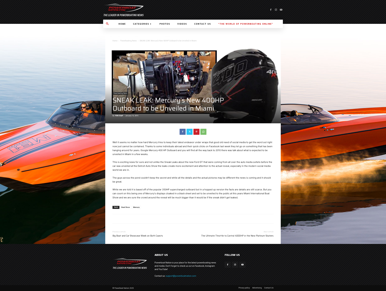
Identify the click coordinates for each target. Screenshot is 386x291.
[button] (107, 24)
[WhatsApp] (203, 132)
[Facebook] (271, 10)
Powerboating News (128, 41)
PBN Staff (119, 116)
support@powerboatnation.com (181, 276)
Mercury (136, 207)
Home (114, 41)
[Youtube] (281, 10)
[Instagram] (276, 10)
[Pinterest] (196, 132)
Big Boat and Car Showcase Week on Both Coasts (137, 235)
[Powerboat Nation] (146, 10)
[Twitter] (190, 132)
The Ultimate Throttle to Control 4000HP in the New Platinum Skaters (237, 235)
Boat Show (125, 207)
